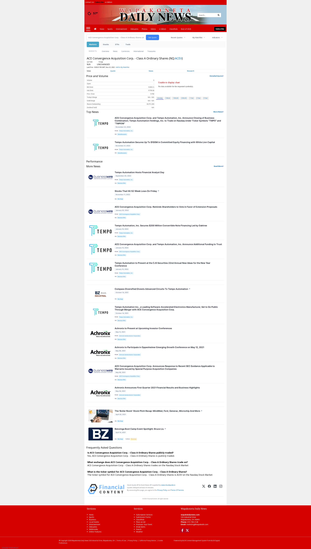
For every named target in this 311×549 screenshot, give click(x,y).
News (115, 51)
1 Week (167, 98)
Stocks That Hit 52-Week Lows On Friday (137, 191)
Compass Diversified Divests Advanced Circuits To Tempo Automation (152, 289)
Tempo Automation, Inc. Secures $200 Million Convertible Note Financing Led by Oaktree (161, 225)
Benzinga (120, 199)
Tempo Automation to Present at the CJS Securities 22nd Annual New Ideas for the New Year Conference (162, 264)
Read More (218, 166)
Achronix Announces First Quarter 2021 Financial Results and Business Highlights (157, 387)
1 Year (192, 98)
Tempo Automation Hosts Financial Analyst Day (139, 172)
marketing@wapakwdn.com (197, 524)
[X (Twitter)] (203, 489)
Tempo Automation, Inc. (126, 130)
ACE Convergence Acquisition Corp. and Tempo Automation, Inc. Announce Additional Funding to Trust (168, 244)
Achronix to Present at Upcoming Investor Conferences (143, 328)
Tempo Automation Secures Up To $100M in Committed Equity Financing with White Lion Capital (165, 142)
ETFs (117, 44)
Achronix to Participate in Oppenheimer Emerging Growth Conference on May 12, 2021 (159, 347)
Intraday (160, 98)
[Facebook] (209, 489)
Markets (93, 44)
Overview (105, 51)
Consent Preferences (10, 548)
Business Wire (122, 183)
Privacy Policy (162, 490)
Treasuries (151, 51)
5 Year (205, 98)
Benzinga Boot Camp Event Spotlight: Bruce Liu (140, 429)
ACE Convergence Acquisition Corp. (129, 214)
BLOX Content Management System (194, 540)
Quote (112, 71)
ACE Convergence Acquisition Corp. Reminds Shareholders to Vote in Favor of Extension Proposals (166, 207)
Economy (133, 439)
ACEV (178, 58)
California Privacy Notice (147, 540)
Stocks (106, 44)
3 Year (198, 98)
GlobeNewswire (122, 134)
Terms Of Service (177, 490)
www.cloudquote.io (168, 485)
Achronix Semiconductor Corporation (129, 336)
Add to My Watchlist (122, 67)
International (138, 51)
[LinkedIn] (215, 489)
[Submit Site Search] (218, 15)
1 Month (175, 98)
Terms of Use (121, 540)
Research (190, 71)
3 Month (184, 98)
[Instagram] (220, 489)
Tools (127, 44)
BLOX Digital (215, 540)
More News (217, 112)
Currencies (125, 51)
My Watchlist (197, 37)
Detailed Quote (216, 76)
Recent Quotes (177, 37)
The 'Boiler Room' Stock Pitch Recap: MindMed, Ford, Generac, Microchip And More (158, 411)
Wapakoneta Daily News (80, 540)
